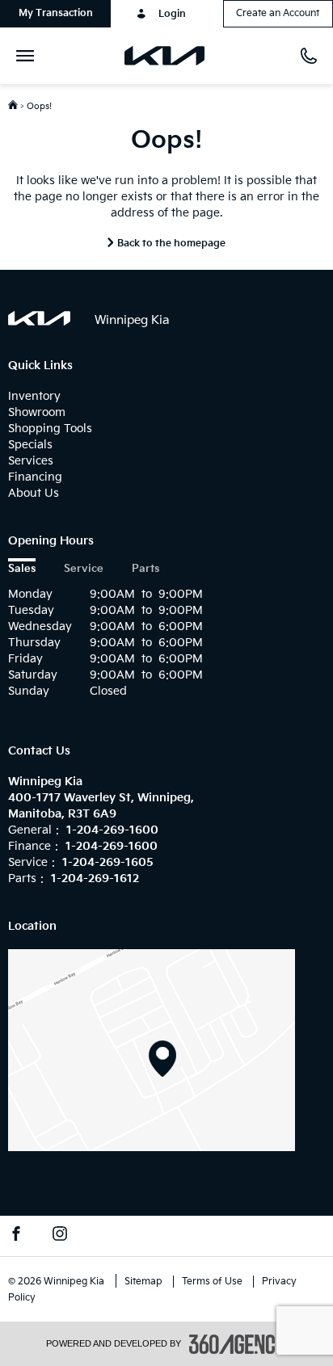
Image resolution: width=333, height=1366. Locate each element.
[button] (55, 13)
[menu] (28, 55)
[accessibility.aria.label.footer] (238, 1344)
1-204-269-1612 (95, 878)
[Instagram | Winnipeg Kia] (60, 1235)
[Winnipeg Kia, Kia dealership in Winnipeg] (170, 55)
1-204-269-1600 (112, 830)
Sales (22, 569)
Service (83, 569)
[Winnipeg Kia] (151, 1050)
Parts (145, 569)
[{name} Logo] (39, 318)
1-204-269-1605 (108, 862)
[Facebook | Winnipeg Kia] (16, 1235)
